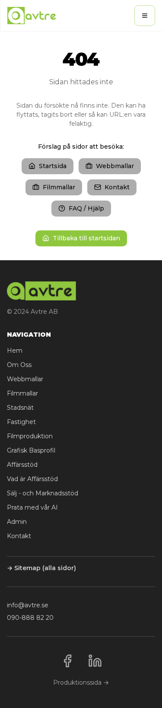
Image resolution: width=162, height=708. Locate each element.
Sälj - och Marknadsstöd (42, 493)
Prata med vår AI (32, 507)
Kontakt (117, 187)
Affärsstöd (22, 465)
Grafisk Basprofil (31, 450)
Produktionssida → (81, 682)
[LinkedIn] (95, 661)
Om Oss (19, 365)
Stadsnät (20, 407)
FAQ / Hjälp (86, 208)
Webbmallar (115, 166)
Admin (17, 522)
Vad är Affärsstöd (32, 479)
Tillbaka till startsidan (86, 238)
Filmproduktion (30, 436)
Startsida (53, 166)
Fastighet (21, 422)
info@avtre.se (27, 605)
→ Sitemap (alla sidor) (41, 568)
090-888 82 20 (30, 618)
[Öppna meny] (144, 15)
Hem (14, 350)
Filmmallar (59, 187)
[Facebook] (67, 661)
